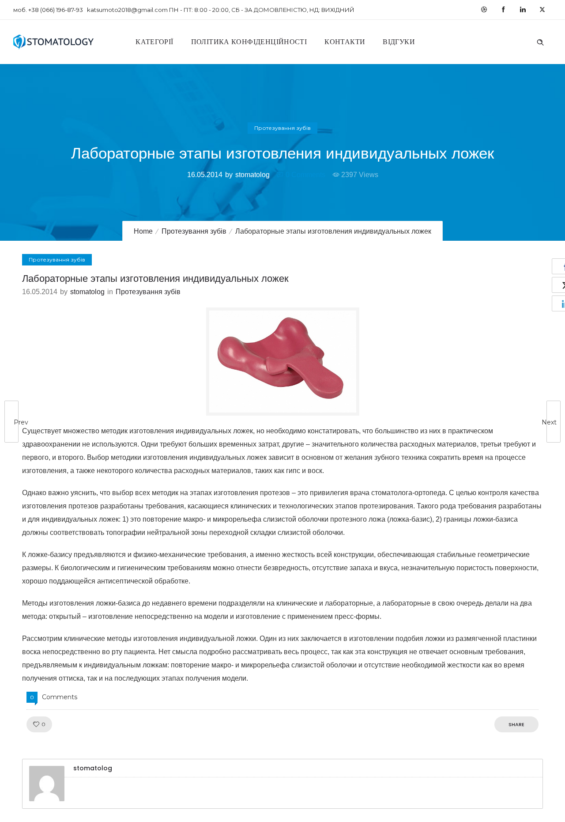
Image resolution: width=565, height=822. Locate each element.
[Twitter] (542, 9)
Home (143, 231)
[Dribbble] (483, 9)
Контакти (344, 42)
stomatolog (252, 174)
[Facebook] (503, 9)
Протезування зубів (194, 231)
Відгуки (399, 42)
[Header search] (540, 41)
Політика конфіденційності (249, 42)
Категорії (154, 42)
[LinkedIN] (522, 9)
